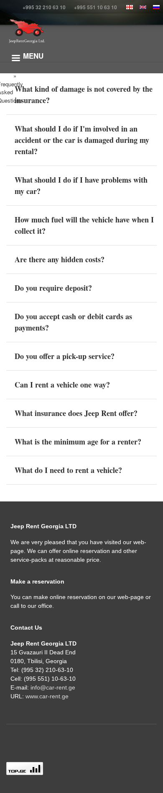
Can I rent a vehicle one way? (62, 384)
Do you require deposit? (53, 287)
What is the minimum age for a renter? (78, 441)
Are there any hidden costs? (59, 259)
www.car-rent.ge (47, 696)
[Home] (26, 31)
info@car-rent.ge (53, 687)
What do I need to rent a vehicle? (68, 470)
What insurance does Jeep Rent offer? (76, 413)
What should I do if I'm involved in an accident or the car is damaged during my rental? (82, 140)
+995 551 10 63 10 (95, 7)
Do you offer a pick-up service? (65, 356)
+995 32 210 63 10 (44, 7)
